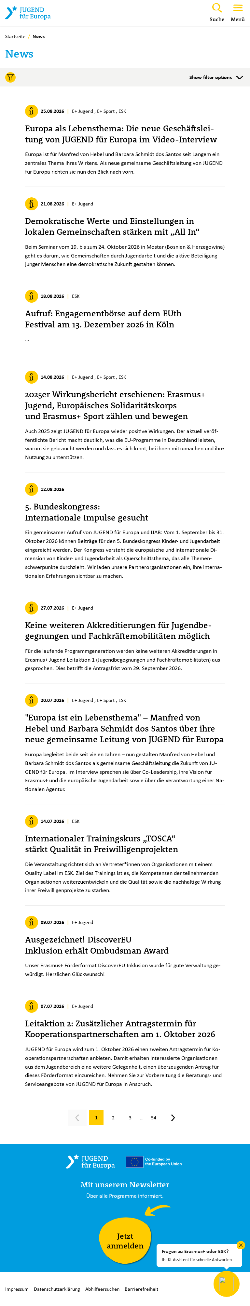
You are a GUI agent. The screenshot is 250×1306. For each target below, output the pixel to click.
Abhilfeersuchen (102, 1289)
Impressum (17, 1289)
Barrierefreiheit (141, 1289)
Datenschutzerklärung (57, 1289)
